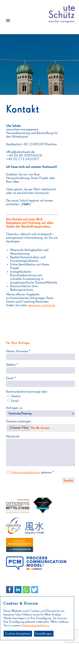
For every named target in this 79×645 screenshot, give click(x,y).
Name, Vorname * (18, 351)
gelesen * (32, 472)
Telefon (15, 396)
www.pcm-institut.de (41, 305)
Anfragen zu (14, 408)
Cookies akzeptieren (18, 633)
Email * (11, 378)
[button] (9, 589)
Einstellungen (43, 633)
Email (14, 401)
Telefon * (12, 365)
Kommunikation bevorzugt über (26, 391)
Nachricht (12, 436)
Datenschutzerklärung (25, 472)
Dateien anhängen (18, 421)
